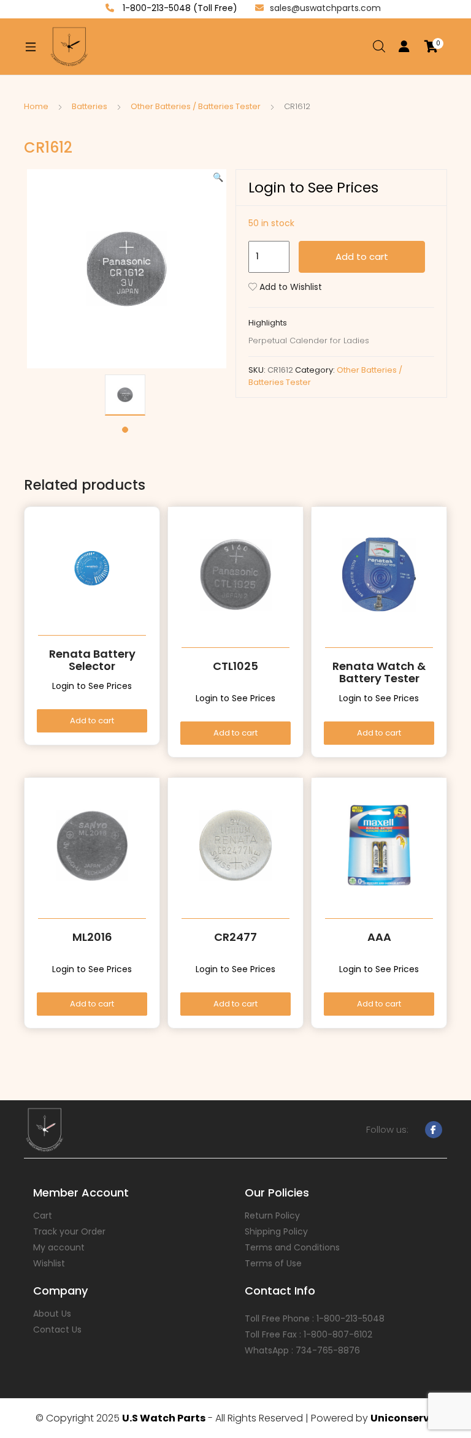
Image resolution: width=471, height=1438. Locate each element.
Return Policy (272, 1215)
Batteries (89, 106)
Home (36, 106)
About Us (52, 1313)
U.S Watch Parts (163, 1418)
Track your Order (69, 1231)
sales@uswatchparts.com (325, 8)
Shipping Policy (276, 1231)
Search (379, 46)
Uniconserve (402, 1418)
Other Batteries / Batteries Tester (196, 106)
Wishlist (49, 1263)
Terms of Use (273, 1263)
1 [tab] (125, 430)
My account (59, 1247)
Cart (42, 1215)
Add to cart (361, 256)
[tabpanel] (125, 395)
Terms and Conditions (292, 1247)
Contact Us (57, 1329)
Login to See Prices (313, 187)
